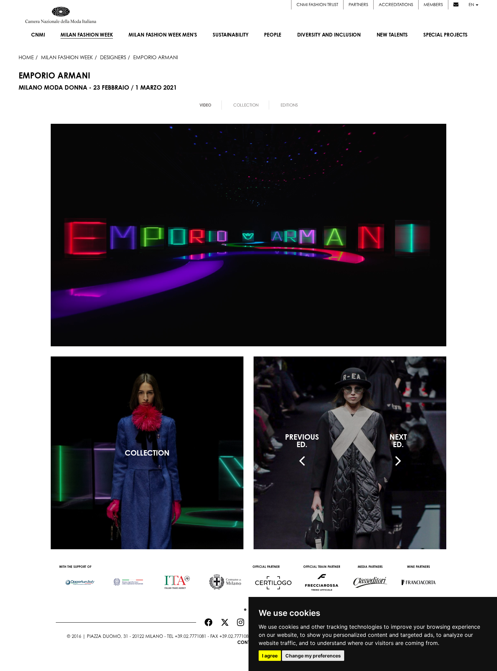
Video (205, 105)
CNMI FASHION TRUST (317, 4)
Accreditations (396, 4)
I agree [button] (270, 655)
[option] (80, 579)
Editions (289, 105)
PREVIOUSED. (302, 440)
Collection (246, 105)
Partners (358, 4)
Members (433, 4)
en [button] (472, 4)
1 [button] (243, 608)
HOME (26, 57)
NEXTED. (398, 440)
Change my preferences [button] (313, 655)
